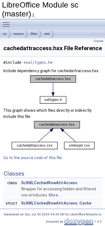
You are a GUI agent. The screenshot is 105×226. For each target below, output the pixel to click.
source (18, 33)
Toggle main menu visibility (7, 24)
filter (34, 33)
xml (47, 33)
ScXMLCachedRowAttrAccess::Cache (56, 203)
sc (4, 33)
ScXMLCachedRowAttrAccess (49, 183)
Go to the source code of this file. (33, 157)
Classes (99, 41)
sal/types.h (38, 62)
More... (54, 195)
